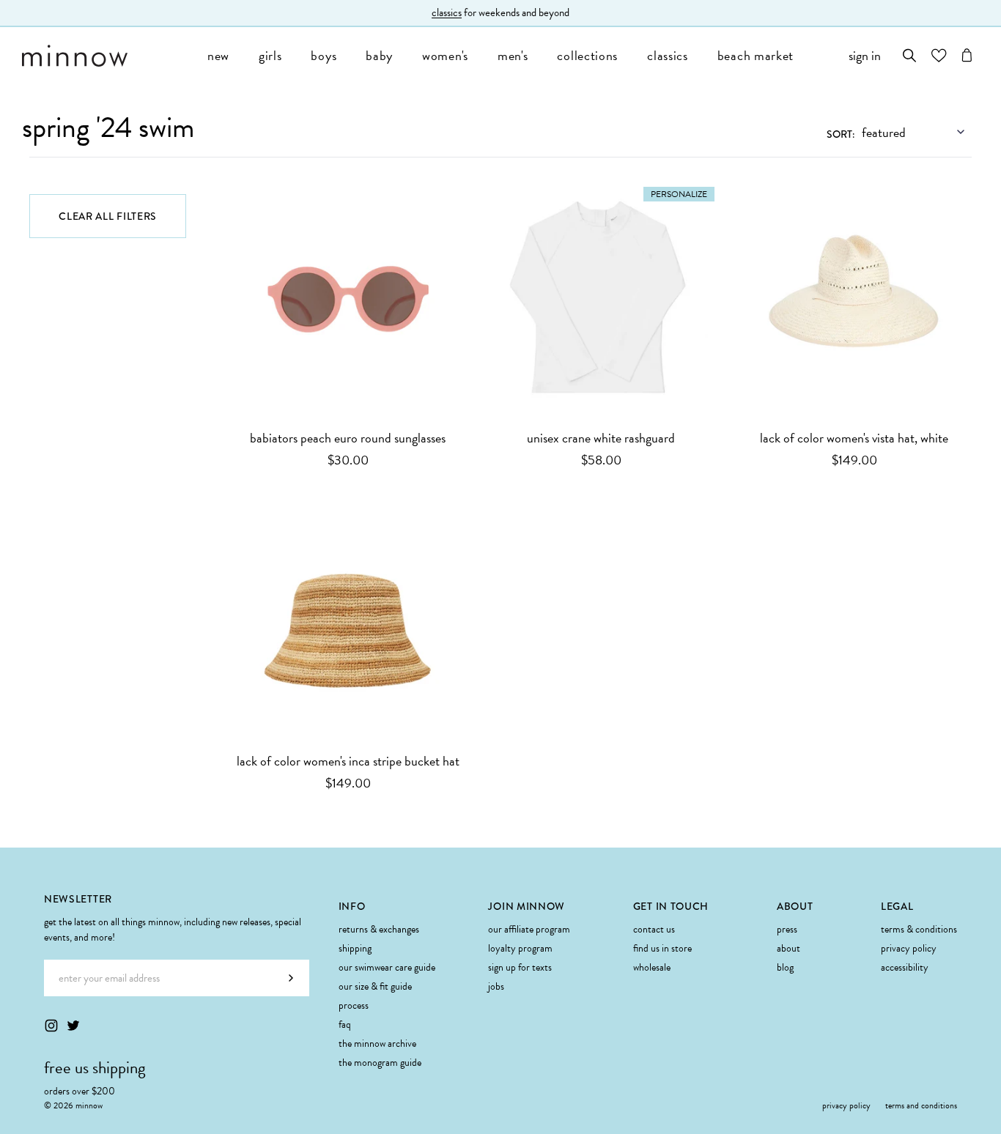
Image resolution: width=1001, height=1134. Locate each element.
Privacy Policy (909, 948)
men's (513, 55)
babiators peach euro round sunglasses (348, 437)
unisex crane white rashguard (601, 437)
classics (447, 12)
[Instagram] (51, 1025)
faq (345, 1024)
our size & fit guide (375, 986)
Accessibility (904, 967)
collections (587, 55)
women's (445, 55)
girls (270, 55)
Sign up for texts (520, 967)
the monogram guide (380, 1062)
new (218, 55)
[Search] (909, 55)
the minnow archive (377, 1043)
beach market (755, 55)
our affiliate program (529, 929)
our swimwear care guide (387, 967)
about (788, 948)
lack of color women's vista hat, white (854, 437)
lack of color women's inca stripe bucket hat (348, 760)
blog (785, 967)
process (354, 1005)
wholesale (652, 967)
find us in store (662, 948)
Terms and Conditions (921, 1105)
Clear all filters (108, 216)
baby (379, 55)
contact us (654, 929)
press (787, 929)
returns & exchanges (379, 929)
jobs (496, 986)
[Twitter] (73, 1025)
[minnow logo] (107, 55)
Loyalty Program (520, 948)
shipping (355, 948)
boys (323, 55)
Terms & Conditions (919, 929)
